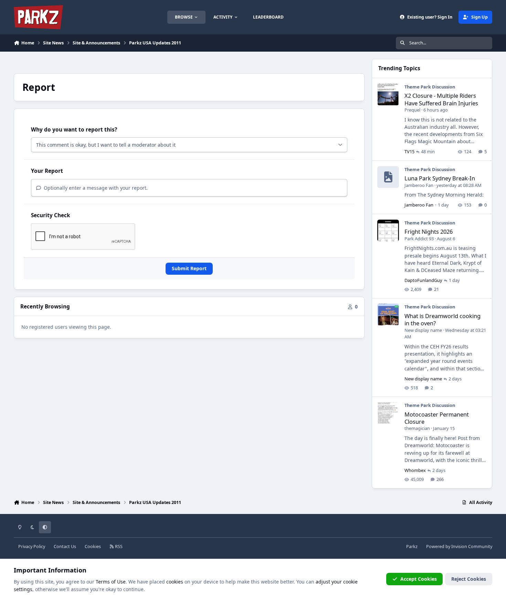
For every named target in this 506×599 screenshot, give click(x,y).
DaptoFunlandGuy (423, 280)
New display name (423, 330)
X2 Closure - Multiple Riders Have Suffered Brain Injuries (441, 99)
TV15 (409, 151)
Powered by (459, 546)
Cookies (93, 546)
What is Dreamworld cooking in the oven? (442, 319)
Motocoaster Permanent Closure (436, 417)
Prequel (412, 110)
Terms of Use (111, 581)
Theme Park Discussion (429, 87)
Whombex (415, 470)
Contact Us (65, 546)
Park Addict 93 (419, 238)
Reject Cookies (468, 579)
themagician (417, 428)
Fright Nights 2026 (428, 231)
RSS (118, 546)
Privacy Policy (31, 546)
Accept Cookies (418, 579)
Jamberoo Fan (418, 185)
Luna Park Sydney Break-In (439, 178)
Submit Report (189, 268)
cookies (174, 581)
